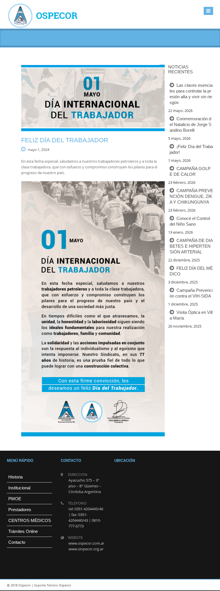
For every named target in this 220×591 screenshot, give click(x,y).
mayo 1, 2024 (38, 149)
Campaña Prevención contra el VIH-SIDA (191, 293)
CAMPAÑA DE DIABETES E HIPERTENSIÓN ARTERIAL (191, 246)
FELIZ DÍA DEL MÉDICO (191, 271)
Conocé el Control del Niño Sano (190, 221)
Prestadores (19, 509)
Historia (15, 476)
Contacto (16, 542)
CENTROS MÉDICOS (29, 520)
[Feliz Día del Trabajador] (85, 98)
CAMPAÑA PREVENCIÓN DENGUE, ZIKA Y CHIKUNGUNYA (191, 196)
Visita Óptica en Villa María (191, 315)
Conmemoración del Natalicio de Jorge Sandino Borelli (190, 124)
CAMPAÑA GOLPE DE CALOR (190, 171)
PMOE (14, 498)
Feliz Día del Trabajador (64, 140)
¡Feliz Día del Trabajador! (191, 149)
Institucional (19, 487)
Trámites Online (23, 531)
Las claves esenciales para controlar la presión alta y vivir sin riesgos (191, 94)
